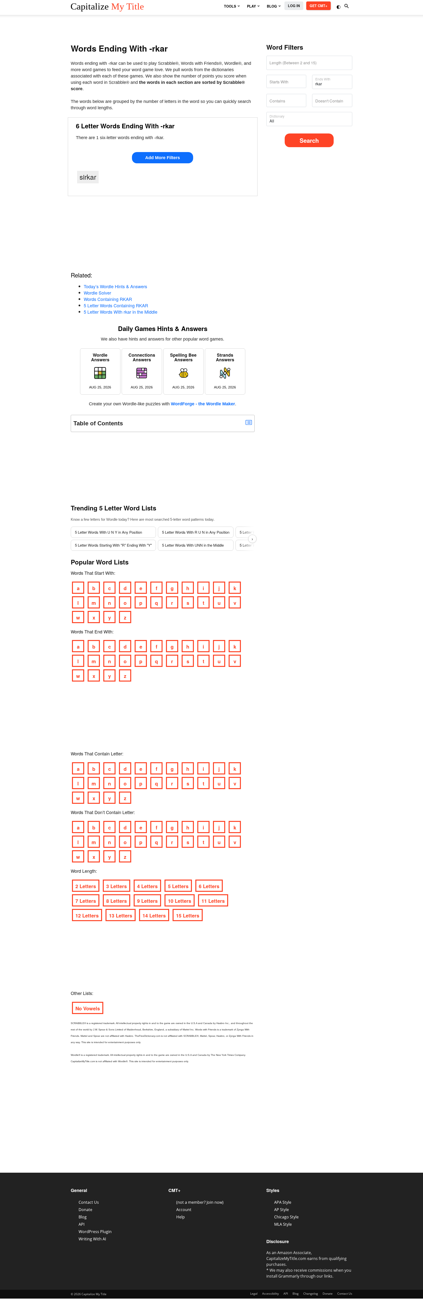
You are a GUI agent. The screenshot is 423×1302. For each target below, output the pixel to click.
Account (183, 1209)
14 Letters (154, 915)
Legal (254, 1293)
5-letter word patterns (187, 519)
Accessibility (270, 1293)
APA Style (282, 1202)
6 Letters (209, 886)
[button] (339, 6)
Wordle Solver (97, 292)
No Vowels (87, 1008)
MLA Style (283, 1224)
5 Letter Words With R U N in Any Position (195, 532)
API (81, 1224)
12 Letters (87, 915)
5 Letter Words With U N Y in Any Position (108, 532)
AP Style (281, 1209)
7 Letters (85, 900)
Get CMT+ (318, 5)
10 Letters (179, 900)
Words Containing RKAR (108, 299)
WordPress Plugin (95, 1231)
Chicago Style (286, 1217)
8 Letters (116, 900)
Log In (294, 5)
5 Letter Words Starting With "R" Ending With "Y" (113, 545)
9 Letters (147, 900)
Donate (85, 1209)
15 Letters (187, 915)
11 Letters (213, 900)
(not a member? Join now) (199, 1202)
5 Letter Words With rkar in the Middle (120, 312)
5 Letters (178, 886)
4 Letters (147, 886)
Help (180, 1217)
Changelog (310, 1293)
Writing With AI (92, 1239)
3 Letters (116, 886)
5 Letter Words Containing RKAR (116, 305)
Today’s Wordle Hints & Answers (115, 286)
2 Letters (85, 886)
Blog (83, 1217)
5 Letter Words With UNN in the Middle (193, 545)
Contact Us (89, 1202)
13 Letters (120, 915)
